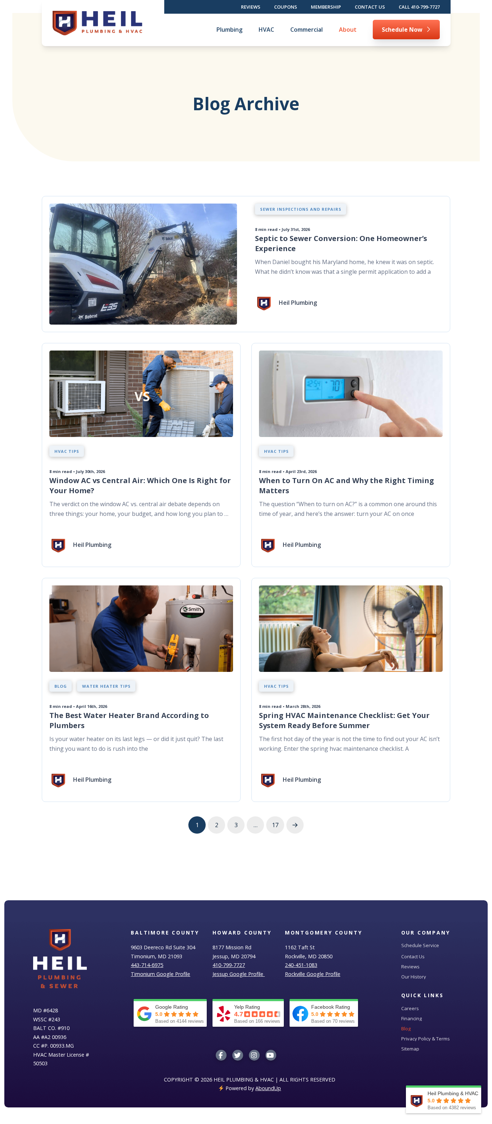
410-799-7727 (229, 965)
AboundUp (268, 1088)
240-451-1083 (301, 965)
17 (275, 825)
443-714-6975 (147, 965)
